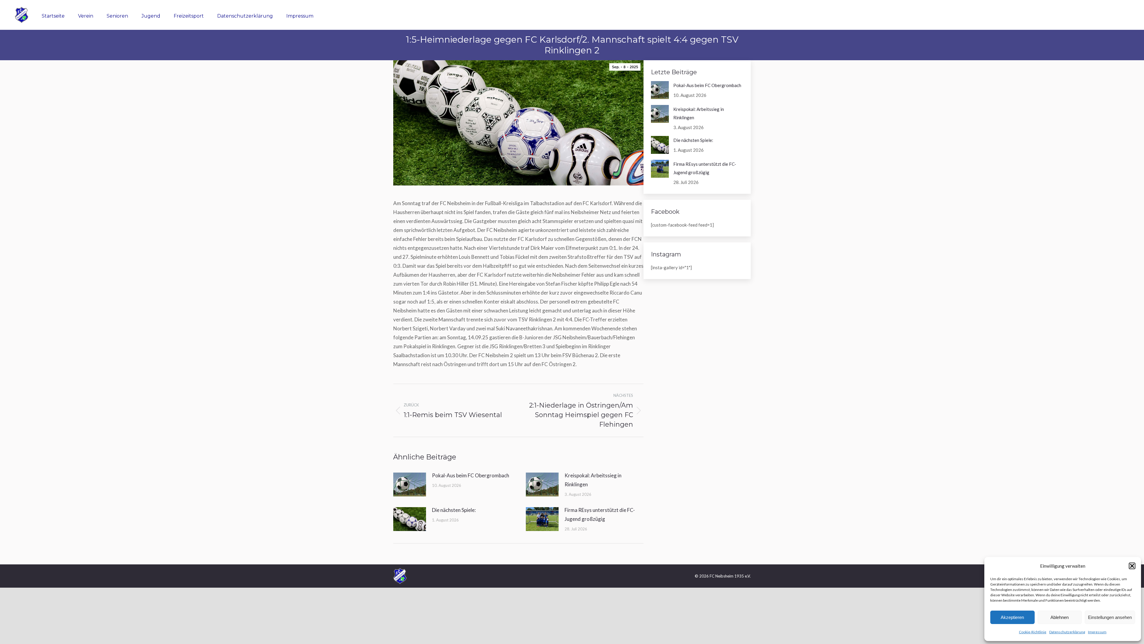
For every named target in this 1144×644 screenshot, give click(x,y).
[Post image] (409, 484)
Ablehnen (1059, 617)
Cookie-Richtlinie (1032, 632)
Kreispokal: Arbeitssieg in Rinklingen (593, 479)
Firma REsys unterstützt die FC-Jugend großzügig (600, 514)
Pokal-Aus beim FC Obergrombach (470, 475)
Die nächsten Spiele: (454, 510)
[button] (1132, 566)
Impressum (1097, 632)
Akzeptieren (1012, 617)
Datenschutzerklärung (1067, 632)
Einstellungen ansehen (1110, 617)
